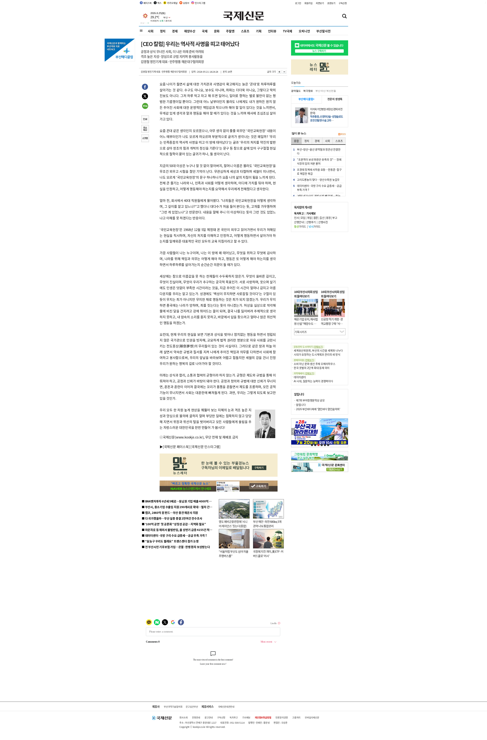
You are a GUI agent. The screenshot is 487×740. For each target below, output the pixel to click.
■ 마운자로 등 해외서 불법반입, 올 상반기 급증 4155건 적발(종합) (181, 530)
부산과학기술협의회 (173, 706)
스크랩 (145, 138)
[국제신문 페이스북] (176, 446)
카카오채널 (172, 3)
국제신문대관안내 (226, 706)
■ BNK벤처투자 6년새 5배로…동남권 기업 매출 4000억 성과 (178, 501)
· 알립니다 (300, 405)
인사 (296, 218)
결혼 (315, 218)
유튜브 (186, 3)
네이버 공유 (145, 106)
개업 (309, 218)
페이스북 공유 (145, 87)
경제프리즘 (304, 360)
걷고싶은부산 (192, 706)
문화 (217, 31)
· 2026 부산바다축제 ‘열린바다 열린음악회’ (317, 409)
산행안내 (299, 222)
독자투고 (234, 717)
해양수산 (189, 31)
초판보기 (331, 3)
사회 (151, 31)
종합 (296, 141)
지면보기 (320, 3)
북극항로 (308, 90)
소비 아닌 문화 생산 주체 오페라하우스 (314, 364)
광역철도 (296, 90)
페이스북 (147, 3)
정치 (163, 31)
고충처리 (296, 717)
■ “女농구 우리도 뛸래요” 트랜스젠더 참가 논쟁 (170, 541)
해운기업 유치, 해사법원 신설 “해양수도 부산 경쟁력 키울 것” (306, 323)
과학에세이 (304, 373)
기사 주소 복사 (145, 129)
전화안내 (196, 717)
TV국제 (287, 31)
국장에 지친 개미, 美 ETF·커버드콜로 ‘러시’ (268, 553)
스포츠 (245, 31)
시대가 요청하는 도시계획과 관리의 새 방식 (317, 354)
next (346, 431)
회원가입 (308, 3)
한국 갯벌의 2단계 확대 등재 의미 (311, 368)
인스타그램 (200, 3)
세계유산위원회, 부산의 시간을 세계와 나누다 (318, 350)
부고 (334, 218)
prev (293, 431)
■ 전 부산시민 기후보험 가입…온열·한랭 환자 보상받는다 (176, 547)
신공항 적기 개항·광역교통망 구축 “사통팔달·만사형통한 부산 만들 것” (333, 325)
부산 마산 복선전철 (325, 90)
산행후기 (311, 222)
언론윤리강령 (281, 717)
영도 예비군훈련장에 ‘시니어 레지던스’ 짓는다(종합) (233, 524)
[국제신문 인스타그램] (205, 446)
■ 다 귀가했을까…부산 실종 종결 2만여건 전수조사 (172, 518)
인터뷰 (272, 31)
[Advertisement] (319, 259)
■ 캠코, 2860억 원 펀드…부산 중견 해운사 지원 (170, 513)
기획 (259, 31)
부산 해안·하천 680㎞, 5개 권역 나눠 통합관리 (267, 524)
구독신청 (343, 3)
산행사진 (323, 222)
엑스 (159, 3)
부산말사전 (323, 31)
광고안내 (209, 717)
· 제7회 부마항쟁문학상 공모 (309, 400)
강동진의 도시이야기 (308, 346)
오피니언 (304, 31)
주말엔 (230, 31)
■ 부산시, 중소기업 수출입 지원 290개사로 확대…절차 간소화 (178, 507)
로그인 (298, 3)
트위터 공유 (145, 97)
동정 (328, 218)
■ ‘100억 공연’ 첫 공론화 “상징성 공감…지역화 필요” (174, 524)
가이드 (300, 226)
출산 (322, 218)
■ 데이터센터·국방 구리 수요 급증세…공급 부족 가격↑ (175, 535)
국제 (205, 31)
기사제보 (246, 717)
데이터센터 (300, 377)
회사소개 (183, 717)
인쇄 (145, 119)
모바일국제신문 (312, 717)
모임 (303, 218)
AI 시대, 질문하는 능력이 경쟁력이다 (313, 381)
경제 (175, 31)
